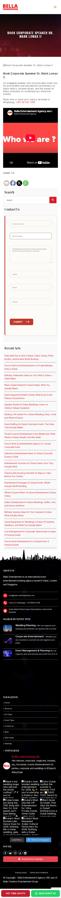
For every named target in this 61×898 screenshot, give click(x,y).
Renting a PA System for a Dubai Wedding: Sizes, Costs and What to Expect (30, 416)
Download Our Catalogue (32, 859)
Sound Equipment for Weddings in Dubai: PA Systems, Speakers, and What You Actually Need (30, 523)
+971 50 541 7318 (25, 102)
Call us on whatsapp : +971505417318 (24, 603)
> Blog (6, 732)
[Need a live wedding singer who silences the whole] (12, 789)
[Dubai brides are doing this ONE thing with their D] (12, 808)
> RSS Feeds (8, 738)
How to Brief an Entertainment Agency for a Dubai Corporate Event (28, 445)
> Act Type (7, 714)
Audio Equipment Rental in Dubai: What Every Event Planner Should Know (28, 396)
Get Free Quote (15, 893)
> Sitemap (7, 743)
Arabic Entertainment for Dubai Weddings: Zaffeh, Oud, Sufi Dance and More (30, 504)
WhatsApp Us (47, 893)
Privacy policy (21, 873)
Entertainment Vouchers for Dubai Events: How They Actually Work (29, 465)
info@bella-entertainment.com (21, 595)
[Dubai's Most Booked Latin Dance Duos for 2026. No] (12, 826)
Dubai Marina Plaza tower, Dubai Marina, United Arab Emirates (30, 610)
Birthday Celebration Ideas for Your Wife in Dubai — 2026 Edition (29, 377)
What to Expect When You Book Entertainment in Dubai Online (30, 494)
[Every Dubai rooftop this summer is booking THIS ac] (49, 789)
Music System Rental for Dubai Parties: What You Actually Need (27, 387)
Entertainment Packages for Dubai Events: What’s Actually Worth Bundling (27, 484)
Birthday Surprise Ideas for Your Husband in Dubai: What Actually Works (28, 514)
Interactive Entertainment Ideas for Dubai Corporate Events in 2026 (29, 455)
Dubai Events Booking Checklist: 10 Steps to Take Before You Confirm (28, 475)
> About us (7, 708)
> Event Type (8, 720)
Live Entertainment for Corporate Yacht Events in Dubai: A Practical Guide (30, 533)
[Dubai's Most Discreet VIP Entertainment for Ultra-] (30, 808)
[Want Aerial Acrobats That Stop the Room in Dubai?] (49, 808)
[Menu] (55, 7)
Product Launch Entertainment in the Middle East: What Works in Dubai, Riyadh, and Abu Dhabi (30, 435)
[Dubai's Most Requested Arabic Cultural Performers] (30, 826)
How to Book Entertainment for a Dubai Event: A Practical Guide (27, 543)
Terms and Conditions (39, 873)
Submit (18, 321)
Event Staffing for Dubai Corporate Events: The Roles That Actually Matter (29, 426)
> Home (6, 703)
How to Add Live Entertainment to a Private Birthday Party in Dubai (29, 367)
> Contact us (8, 726)
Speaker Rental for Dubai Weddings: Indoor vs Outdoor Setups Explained (26, 406)
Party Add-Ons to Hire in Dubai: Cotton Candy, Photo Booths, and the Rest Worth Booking (29, 357)
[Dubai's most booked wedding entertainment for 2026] (30, 789)
